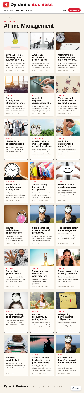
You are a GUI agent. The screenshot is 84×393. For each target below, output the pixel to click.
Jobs (12, 10)
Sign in (64, 10)
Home (6, 10)
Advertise (20, 10)
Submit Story (74, 10)
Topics (29, 10)
